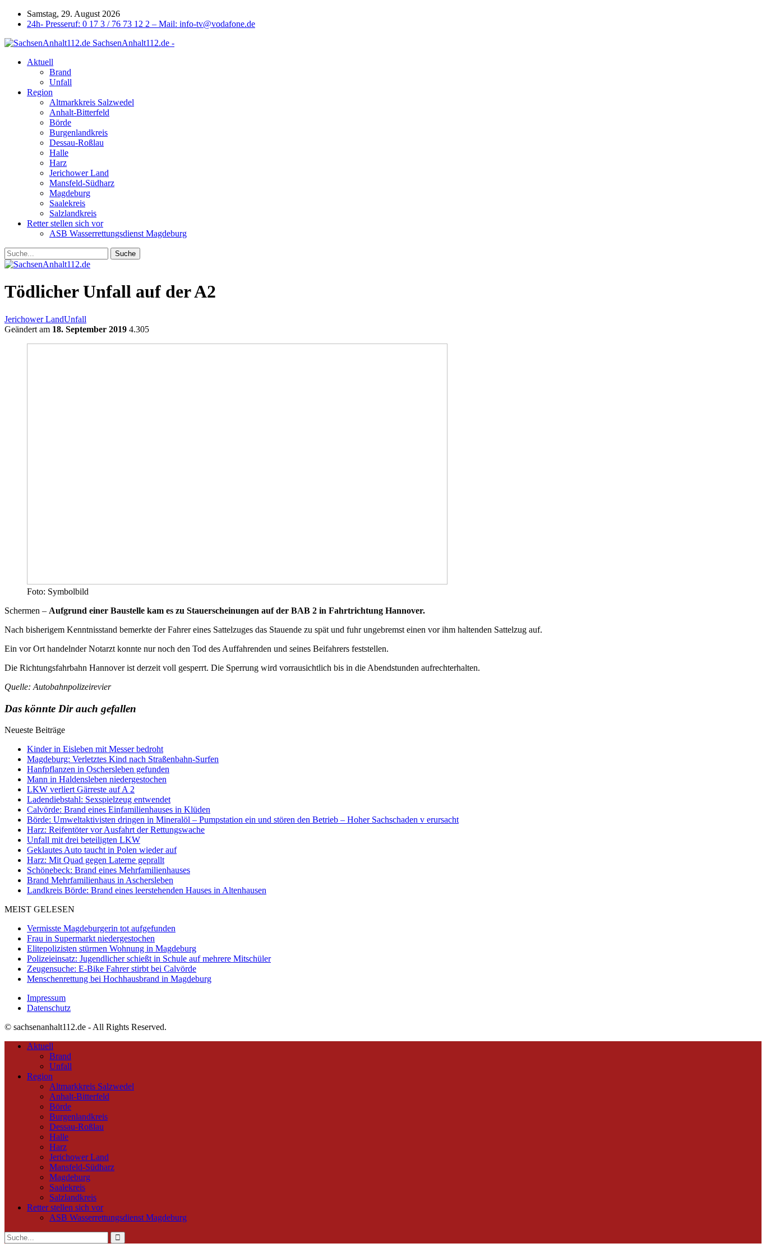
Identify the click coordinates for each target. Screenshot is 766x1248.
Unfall (60, 82)
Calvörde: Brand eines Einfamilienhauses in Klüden (118, 809)
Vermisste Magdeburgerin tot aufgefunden (101, 928)
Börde (60, 122)
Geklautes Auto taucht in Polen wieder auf (102, 850)
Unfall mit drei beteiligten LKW (83, 840)
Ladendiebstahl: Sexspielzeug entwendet (98, 799)
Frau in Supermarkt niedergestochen (91, 938)
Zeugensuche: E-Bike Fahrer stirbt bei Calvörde (111, 968)
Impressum (46, 998)
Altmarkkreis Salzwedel (91, 102)
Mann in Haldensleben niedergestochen (97, 779)
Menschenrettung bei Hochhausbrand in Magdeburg (119, 978)
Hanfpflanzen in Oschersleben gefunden (98, 769)
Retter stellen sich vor (65, 223)
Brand (60, 72)
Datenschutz (49, 1008)
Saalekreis (67, 203)
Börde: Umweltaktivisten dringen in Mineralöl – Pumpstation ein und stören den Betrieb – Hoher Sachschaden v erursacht (243, 819)
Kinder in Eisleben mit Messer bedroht (95, 749)
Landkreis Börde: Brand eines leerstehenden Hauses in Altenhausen (146, 890)
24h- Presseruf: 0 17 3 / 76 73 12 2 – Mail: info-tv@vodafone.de (141, 24)
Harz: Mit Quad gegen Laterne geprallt (95, 860)
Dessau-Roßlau (76, 142)
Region (40, 92)
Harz (58, 163)
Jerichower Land (79, 173)
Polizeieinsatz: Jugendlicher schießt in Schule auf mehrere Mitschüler (149, 958)
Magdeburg (69, 193)
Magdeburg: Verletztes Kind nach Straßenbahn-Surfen (123, 759)
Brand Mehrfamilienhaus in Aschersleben (100, 880)
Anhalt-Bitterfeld (79, 112)
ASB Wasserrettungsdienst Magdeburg (118, 233)
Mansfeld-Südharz (81, 183)
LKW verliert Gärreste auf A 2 (81, 789)
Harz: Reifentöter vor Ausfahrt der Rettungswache (116, 829)
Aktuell (40, 62)
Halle (58, 152)
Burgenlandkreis (78, 132)
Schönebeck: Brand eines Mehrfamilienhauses (108, 870)
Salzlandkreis (72, 213)
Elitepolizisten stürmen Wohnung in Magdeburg (111, 948)
